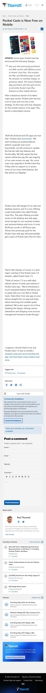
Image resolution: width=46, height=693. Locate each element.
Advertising (39, 680)
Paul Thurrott (8, 29)
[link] (31, 476)
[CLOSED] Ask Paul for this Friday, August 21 (24, 575)
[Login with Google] (23, 394)
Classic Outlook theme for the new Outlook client (24, 563)
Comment (8, 472)
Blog (4, 16)
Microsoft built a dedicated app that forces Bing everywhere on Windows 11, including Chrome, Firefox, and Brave (24, 549)
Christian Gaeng (19, 567)
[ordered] (25, 476)
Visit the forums (34, 542)
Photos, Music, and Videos (16, 16)
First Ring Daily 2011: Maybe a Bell (22, 633)
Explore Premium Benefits (15, 657)
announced (26, 138)
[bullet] (28, 476)
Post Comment (12, 502)
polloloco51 (18, 589)
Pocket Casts (11, 373)
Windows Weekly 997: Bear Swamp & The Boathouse (25, 612)
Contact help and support (12, 680)
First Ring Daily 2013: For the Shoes (22, 602)
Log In (30, 5)
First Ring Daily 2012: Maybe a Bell (22, 623)
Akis (16, 554)
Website (7, 464)
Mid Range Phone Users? (17, 586)
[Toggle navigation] (42, 5)
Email (6, 456)
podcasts (22, 373)
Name (7, 447)
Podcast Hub (36, 597)
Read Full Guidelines (13, 421)
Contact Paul (28, 680)
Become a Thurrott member (31, 677)
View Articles (9, 534)
